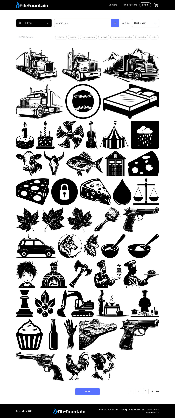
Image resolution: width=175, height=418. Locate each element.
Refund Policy (152, 412)
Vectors (113, 4)
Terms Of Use (152, 409)
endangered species (122, 37)
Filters (28, 23)
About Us (102, 409)
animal (104, 37)
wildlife (61, 37)
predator (142, 37)
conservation (89, 37)
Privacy (124, 409)
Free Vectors (130, 4)
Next (87, 391)
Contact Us (113, 409)
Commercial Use (136, 409)
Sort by (125, 23)
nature (73, 37)
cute (154, 37)
